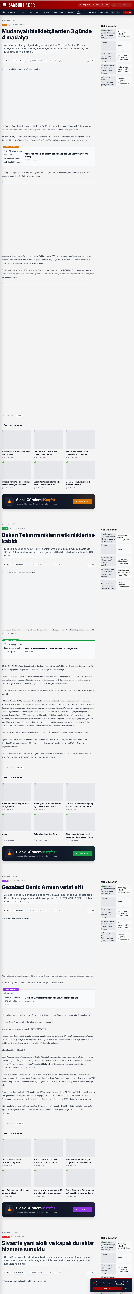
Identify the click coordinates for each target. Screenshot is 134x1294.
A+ (93, 61)
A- (88, 61)
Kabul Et (107, 1288)
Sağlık (21, 12)
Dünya (37, 12)
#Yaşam (20, 1123)
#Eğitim (20, 767)
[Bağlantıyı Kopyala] (60, 61)
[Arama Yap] (118, 12)
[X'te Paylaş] (50, 61)
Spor (30, 12)
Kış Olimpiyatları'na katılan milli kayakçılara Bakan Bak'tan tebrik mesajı (56, 155)
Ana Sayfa (7, 20)
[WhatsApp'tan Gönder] (55, 61)
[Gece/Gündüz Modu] (113, 12)
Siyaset (47, 12)
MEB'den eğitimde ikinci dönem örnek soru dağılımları (51, 648)
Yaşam (70, 12)
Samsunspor (59, 12)
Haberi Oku (29, 160)
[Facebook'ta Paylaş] (46, 61)
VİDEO (94, 12)
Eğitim (14, 524)
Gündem (11, 12)
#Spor (19, 415)
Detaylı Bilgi (120, 1284)
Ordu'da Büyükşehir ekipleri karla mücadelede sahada (51, 998)
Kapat (126, 1288)
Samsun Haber (80, 12)
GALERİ (105, 12)
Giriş (129, 12)
